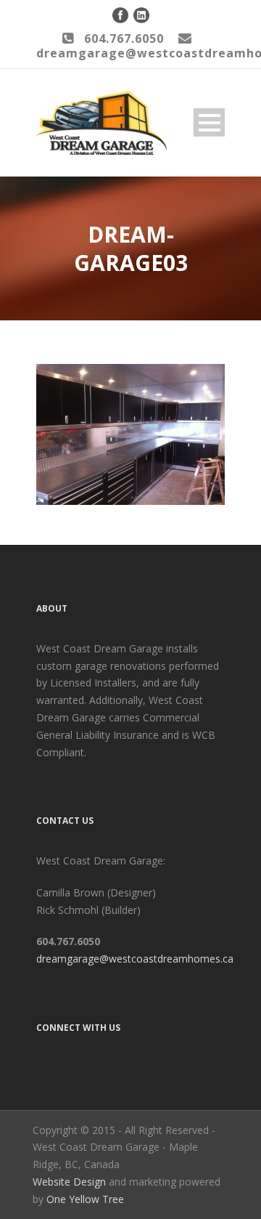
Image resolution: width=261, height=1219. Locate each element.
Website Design (69, 1181)
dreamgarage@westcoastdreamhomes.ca (134, 958)
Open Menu (209, 122)
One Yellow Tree (85, 1199)
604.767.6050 (124, 38)
